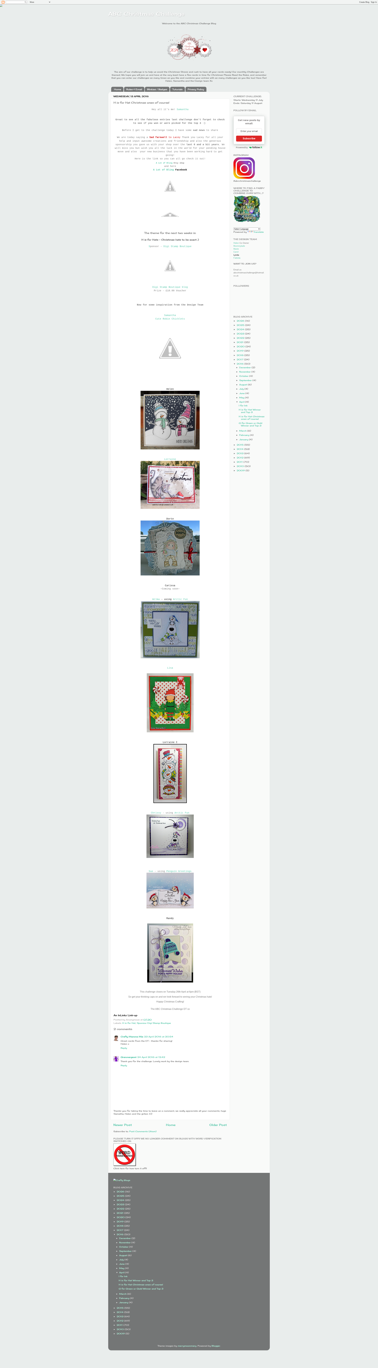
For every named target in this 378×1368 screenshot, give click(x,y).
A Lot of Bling (164, 163)
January (244, 439)
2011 (240, 462)
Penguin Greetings (179, 871)
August (243, 384)
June (242, 393)
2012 (240, 457)
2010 (241, 466)
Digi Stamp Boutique (177, 246)
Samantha (183, 109)
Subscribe (249, 138)
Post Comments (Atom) (143, 1131)
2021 (240, 342)
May (242, 397)
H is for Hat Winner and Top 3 (250, 410)
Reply (124, 1048)
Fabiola (236, 258)
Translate (258, 232)
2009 (241, 470)
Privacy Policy (196, 89)
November (245, 371)
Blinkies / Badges (157, 89)
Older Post (218, 1125)
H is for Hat (129, 1023)
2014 (240, 449)
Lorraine (170, 459)
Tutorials (177, 89)
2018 (240, 355)
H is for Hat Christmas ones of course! (251, 417)
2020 (241, 346)
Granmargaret (128, 1057)
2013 (240, 453)
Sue (151, 871)
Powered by (242, 147)
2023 (241, 333)
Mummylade (239, 246)
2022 (241, 338)
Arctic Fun (180, 599)
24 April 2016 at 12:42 (151, 1057)
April (242, 402)
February (244, 435)
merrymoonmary (187, 1346)
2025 (241, 325)
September (245, 380)
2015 (240, 445)
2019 (240, 350)
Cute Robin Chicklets (170, 319)
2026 (241, 321)
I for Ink (243, 405)
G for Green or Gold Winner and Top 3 (250, 424)
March (243, 430)
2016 (240, 363)
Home (117, 89)
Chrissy (156, 813)
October (244, 376)
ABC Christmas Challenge (146, 14)
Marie (236, 249)
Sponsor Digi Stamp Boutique (154, 1023)
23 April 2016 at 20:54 (158, 1036)
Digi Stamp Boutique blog (170, 287)
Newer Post (122, 1125)
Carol (235, 252)
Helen (236, 243)
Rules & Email (134, 89)
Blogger (216, 1346)
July (242, 389)
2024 (241, 329)
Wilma (156, 599)
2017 (240, 359)
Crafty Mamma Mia (132, 1036)
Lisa (170, 668)
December (245, 367)
